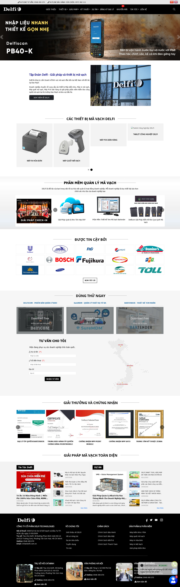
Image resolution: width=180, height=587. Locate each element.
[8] (120, 259)
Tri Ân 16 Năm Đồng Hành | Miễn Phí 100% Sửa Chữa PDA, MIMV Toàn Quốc (32, 497)
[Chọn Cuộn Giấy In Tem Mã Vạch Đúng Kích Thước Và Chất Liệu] (58, 494)
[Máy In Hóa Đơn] (34, 141)
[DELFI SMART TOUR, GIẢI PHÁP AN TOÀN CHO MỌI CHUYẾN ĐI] (134, 475)
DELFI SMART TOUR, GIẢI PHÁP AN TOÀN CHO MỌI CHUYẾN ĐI (151, 474)
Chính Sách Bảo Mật (106, 536)
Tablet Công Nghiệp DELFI (145, 134)
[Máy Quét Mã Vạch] (71, 141)
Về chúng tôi (72, 526)
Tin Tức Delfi (25, 467)
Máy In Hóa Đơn (34, 160)
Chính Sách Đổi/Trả (106, 540)
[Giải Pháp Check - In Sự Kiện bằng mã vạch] (145, 206)
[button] (174, 9)
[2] (120, 270)
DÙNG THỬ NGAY (90, 295)
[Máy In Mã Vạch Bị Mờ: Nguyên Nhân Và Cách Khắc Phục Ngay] (58, 475)
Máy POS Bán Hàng (108, 140)
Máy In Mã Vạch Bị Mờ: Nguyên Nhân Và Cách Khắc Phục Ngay (75, 474)
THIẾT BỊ (62, 9)
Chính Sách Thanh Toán (108, 544)
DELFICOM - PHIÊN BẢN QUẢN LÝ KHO (40, 303)
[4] (90, 270)
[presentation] (18, 212)
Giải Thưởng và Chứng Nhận (91, 402)
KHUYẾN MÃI (122, 9)
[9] (60, 249)
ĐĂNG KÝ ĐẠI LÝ (107, 9)
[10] (90, 249)
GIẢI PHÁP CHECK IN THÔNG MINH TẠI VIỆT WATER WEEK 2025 (151, 492)
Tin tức (69, 548)
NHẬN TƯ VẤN (52, 379)
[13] (149, 249)
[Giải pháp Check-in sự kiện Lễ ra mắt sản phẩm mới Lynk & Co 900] (34, 211)
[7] (149, 259)
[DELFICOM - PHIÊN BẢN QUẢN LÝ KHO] (40, 331)
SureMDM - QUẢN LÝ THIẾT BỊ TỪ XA (90, 303)
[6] (30, 270)
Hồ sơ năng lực (72, 536)
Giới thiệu (51, 9)
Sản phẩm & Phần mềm (140, 526)
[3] (30, 249)
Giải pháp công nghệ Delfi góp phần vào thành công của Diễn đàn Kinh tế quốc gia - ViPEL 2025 (151, 483)
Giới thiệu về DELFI (73, 532)
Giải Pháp (73, 9)
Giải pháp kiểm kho (137, 548)
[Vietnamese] (172, 2)
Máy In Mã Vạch (136, 544)
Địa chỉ (31, 369)
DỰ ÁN (94, 9)
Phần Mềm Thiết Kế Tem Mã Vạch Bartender (71, 220)
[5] (60, 270)
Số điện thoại (37, 360)
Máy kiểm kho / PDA (138, 532)
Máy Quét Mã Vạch (71, 160)
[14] (30, 259)
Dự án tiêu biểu (72, 540)
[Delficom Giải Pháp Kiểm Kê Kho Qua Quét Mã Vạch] (108, 206)
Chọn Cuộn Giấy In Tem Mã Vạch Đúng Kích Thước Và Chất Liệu (76, 492)
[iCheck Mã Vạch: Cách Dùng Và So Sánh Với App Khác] (58, 503)
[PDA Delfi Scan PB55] (90, 37)
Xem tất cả (90, 280)
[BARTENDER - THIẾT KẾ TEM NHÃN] (140, 333)
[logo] (12, 12)
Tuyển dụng (71, 544)
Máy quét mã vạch (137, 536)
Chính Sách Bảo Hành (107, 532)
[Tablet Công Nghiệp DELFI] (145, 128)
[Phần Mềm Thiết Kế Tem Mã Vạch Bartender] (72, 206)
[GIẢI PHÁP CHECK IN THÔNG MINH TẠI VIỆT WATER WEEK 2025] (134, 494)
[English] (176, 2)
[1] (149, 270)
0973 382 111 (80, 2)
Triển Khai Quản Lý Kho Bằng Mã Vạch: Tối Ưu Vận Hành (76, 483)
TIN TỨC (133, 9)
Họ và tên (35, 352)
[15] (60, 259)
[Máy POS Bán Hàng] (108, 130)
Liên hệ (143, 9)
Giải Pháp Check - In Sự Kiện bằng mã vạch (146, 220)
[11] (120, 249)
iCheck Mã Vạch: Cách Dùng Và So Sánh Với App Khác (75, 502)
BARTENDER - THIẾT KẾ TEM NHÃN (139, 303)
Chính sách (103, 526)
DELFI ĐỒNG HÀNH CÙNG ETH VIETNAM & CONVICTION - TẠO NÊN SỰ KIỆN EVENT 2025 (151, 502)
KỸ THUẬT (85, 9)
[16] (90, 259)
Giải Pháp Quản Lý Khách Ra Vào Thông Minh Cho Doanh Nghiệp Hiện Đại (109, 497)
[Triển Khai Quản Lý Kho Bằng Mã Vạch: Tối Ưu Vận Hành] (58, 484)
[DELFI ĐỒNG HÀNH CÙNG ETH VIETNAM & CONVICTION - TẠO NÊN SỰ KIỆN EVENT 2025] (134, 503)
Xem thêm (84, 508)
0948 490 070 (39, 2)
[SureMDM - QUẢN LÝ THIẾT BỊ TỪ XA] (90, 330)
